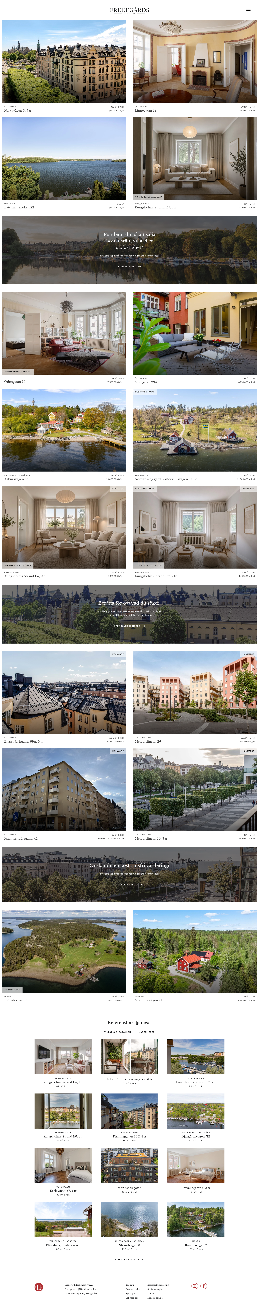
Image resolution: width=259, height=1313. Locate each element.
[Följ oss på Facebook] (203, 1286)
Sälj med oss (132, 1298)
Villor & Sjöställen (117, 1032)
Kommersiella (133, 1289)
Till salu (130, 1285)
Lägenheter (147, 1032)
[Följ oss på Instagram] (194, 1286)
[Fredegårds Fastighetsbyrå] (129, 10)
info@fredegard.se (88, 1293)
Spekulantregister (127, 626)
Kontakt (151, 1293)
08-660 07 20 (71, 1293)
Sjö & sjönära (132, 1293)
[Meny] (248, 10)
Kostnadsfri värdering (127, 885)
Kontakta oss (127, 267)
